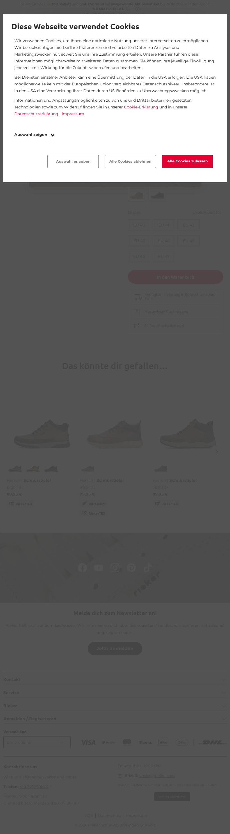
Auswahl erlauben (73, 161)
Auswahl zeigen (31, 134)
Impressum (73, 113)
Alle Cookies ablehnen (130, 161)
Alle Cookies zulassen (187, 161)
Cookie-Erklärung (141, 107)
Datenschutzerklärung (36, 113)
